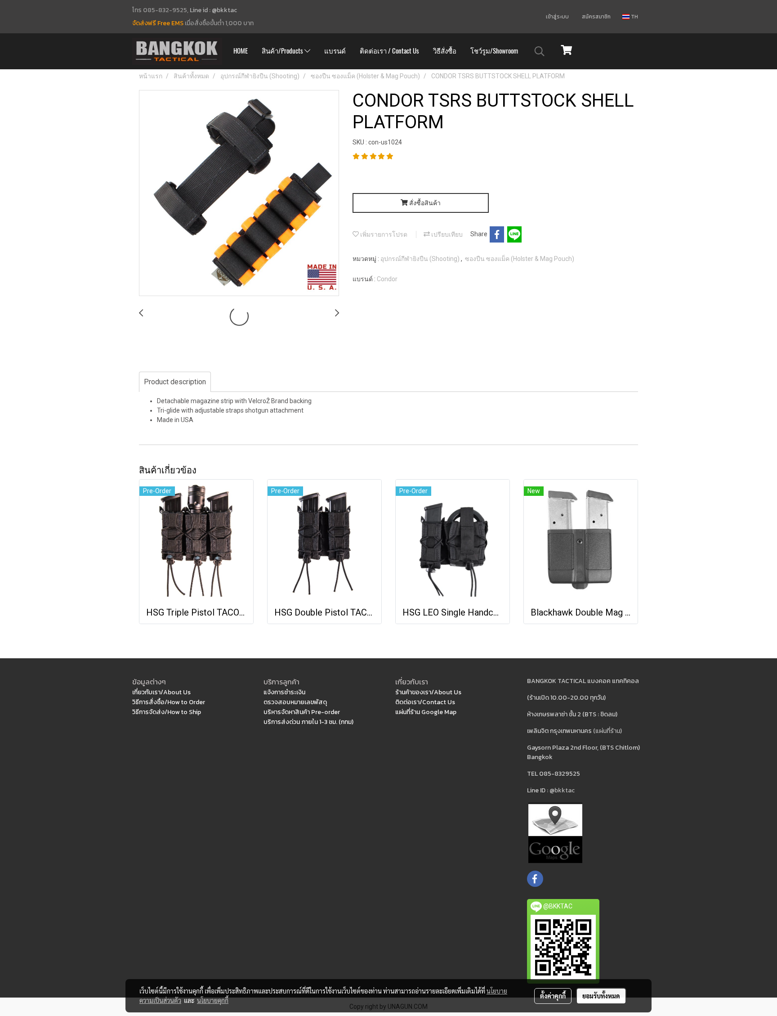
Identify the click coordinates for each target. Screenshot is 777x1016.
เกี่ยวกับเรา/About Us (161, 692)
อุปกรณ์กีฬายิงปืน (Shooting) (420, 258)
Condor (387, 279)
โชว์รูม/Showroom (494, 50)
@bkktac (562, 790)
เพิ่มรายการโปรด (383, 234)
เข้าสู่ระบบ (557, 17)
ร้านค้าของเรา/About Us (428, 692)
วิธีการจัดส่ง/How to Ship (166, 712)
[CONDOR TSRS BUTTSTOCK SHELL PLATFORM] (239, 193)
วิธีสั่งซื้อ (444, 50)
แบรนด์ (335, 50)
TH (634, 17)
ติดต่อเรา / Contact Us (389, 50)
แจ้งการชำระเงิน (284, 692)
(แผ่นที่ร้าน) (607, 731)
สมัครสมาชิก (596, 17)
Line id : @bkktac (213, 10)
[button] (539, 51)
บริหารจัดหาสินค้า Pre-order (301, 712)
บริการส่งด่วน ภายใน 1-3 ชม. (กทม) (308, 722)
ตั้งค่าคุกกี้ (553, 996)
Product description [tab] (175, 382)
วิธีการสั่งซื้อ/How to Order (168, 702)
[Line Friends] (555, 832)
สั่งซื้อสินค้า (424, 203)
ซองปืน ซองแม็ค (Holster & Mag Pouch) (519, 258)
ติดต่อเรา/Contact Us (425, 702)
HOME (240, 50)
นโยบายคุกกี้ (212, 1000)
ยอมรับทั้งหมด (601, 996)
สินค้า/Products (283, 50)
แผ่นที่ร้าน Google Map (425, 712)
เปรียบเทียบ (446, 234)
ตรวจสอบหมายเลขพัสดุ (295, 702)
